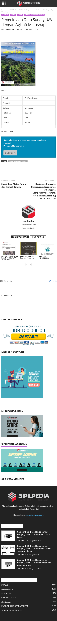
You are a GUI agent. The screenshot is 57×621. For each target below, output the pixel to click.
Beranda (4, 10)
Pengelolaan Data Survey (18, 161)
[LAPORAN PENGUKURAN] (47, 248)
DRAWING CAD (23, 541)
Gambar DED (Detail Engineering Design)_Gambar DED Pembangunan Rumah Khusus (34, 563)
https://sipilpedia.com (29, 224)
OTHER (21, 10)
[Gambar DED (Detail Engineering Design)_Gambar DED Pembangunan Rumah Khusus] (8, 564)
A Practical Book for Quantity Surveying (27, 257)
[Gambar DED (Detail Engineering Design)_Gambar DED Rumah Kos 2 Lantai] (8, 536)
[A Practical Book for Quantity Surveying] (28, 248)
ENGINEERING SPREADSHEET (14, 606)
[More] (30, 36)
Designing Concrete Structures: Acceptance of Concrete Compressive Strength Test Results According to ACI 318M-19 (43, 191)
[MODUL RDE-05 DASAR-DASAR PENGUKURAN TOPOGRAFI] (10, 248)
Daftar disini (10, 153)
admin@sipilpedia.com (34, 515)
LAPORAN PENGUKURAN (43, 257)
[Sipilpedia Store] (28, 426)
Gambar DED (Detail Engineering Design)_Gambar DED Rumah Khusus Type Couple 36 (34, 549)
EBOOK (20, 15)
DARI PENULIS (38, 237)
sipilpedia (10, 29)
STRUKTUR (6, 594)
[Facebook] (4, 36)
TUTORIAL (13, 10)
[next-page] (30, 264)
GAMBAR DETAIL (8, 598)
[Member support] (28, 377)
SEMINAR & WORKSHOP (12, 610)
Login (54, 281)
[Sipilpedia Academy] (28, 460)
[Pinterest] (17, 36)
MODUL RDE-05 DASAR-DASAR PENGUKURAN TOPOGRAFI (9, 258)
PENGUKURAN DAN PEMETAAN (34, 15)
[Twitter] (10, 36)
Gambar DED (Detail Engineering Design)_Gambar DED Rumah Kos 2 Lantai (33, 534)
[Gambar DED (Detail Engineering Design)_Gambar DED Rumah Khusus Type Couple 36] (8, 550)
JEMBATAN (6, 602)
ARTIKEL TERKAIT (20, 237)
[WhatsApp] (23, 36)
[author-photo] (28, 211)
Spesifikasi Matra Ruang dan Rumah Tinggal (13, 185)
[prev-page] (26, 264)
